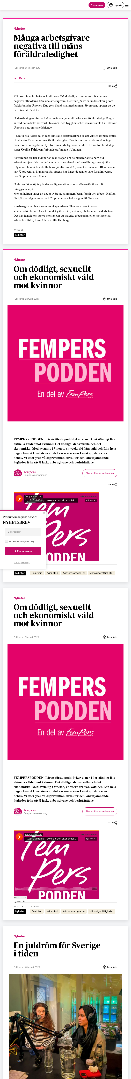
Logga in (118, 4)
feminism (37, 573)
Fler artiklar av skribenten (100, 473)
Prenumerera (97, 4)
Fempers (30, 472)
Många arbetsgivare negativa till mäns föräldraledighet (52, 46)
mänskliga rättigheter (101, 573)
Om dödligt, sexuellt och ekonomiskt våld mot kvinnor (54, 277)
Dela (110, 86)
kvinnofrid (52, 573)
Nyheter (19, 29)
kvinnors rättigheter (74, 573)
